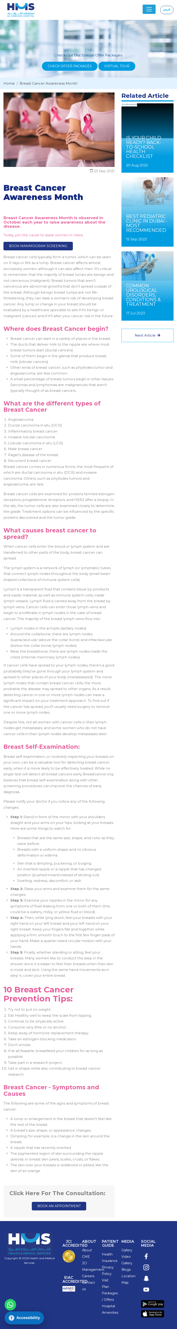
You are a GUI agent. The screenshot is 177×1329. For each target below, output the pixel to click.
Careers (88, 1276)
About (87, 1250)
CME (86, 1257)
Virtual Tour (117, 66)
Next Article (145, 335)
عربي (167, 9)
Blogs (126, 1270)
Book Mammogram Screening (38, 246)
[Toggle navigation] (149, 9)
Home (9, 83)
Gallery (126, 1250)
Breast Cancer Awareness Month (48, 83)
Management (93, 1270)
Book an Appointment (59, 1206)
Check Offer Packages (70, 66)
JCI (84, 1263)
